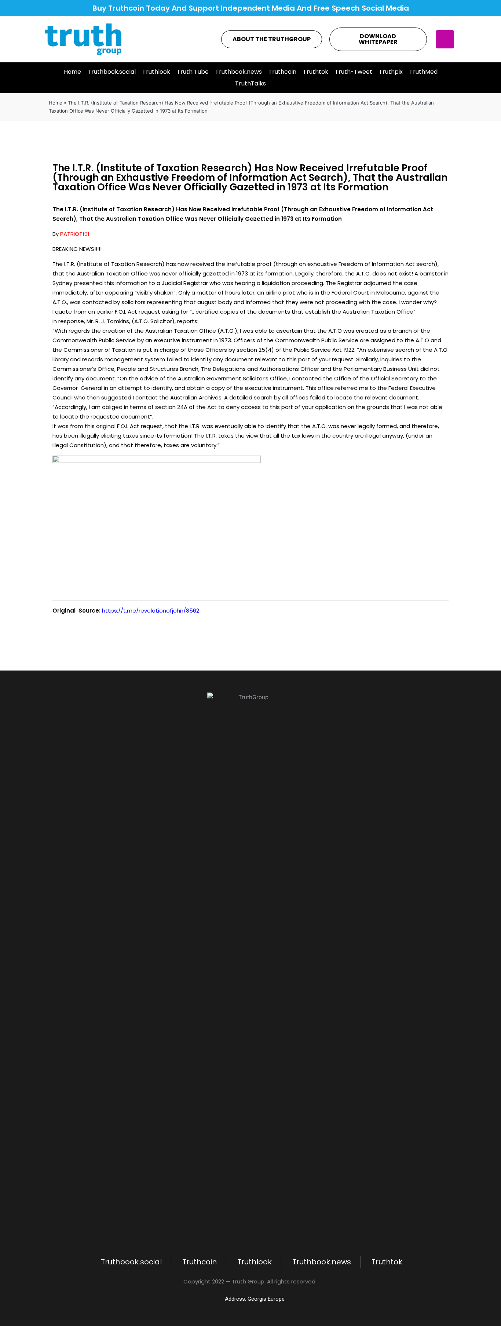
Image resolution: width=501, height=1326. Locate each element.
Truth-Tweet (353, 71)
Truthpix (391, 71)
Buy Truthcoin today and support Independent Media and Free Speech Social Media (250, 8)
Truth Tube (193, 71)
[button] (271, 39)
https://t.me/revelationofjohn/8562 (150, 610)
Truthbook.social (112, 71)
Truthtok (315, 71)
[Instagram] (445, 39)
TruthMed (423, 71)
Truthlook (156, 71)
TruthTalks (250, 83)
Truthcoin (282, 71)
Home (72, 71)
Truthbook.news (238, 71)
